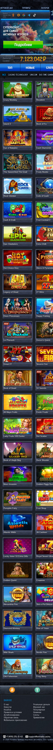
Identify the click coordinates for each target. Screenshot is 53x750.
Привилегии (38, 717)
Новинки (37, 712)
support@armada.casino (39, 736)
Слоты (36, 715)
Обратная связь (11, 717)
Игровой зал (39, 707)
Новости (7, 707)
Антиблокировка (11, 715)
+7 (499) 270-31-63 (14, 736)
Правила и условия (13, 712)
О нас (6, 704)
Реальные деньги (41, 704)
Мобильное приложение (15, 720)
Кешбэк (7, 709)
